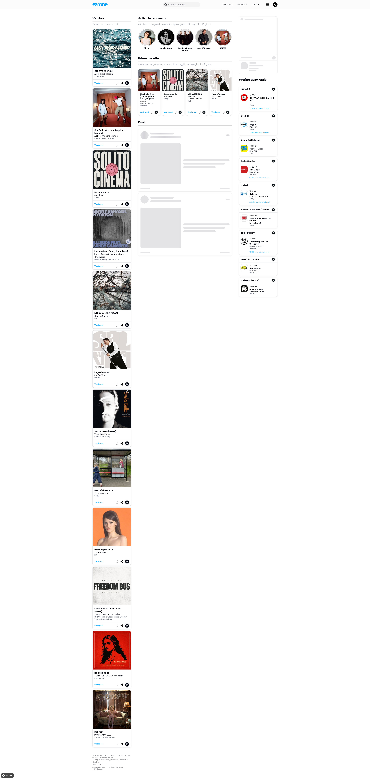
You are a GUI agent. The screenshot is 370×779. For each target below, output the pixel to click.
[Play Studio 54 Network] (273, 140)
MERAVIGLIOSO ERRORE (195, 95)
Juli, (96, 195)
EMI (96, 318)
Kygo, (252, 196)
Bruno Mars (254, 172)
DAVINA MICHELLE (102, 734)
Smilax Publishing (102, 437)
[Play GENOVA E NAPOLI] (127, 83)
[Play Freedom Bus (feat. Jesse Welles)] (127, 625)
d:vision (252, 248)
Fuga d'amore (218, 94)
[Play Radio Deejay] (273, 233)
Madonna (253, 270)
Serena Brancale (256, 291)
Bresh (101, 195)
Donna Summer (262, 196)
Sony (96, 197)
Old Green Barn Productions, (107, 617)
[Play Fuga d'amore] (127, 384)
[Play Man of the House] (127, 502)
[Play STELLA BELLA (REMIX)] (127, 443)
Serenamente (170, 94)
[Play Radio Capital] (273, 161)
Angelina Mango (110, 135)
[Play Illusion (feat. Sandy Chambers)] (127, 266)
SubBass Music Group (104, 737)
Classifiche (227, 4)
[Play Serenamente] (127, 204)
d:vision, (98, 259)
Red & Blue (99, 678)
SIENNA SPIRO (100, 552)
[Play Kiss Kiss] (273, 116)
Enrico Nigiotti (255, 223)
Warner (111, 138)
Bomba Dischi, (101, 138)
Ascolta (9, 775)
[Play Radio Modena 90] (273, 280)
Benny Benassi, (102, 254)
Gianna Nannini (102, 316)
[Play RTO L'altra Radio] (273, 259)
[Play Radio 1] (273, 185)
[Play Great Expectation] (127, 561)
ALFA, (97, 74)
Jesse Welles (113, 614)
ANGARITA (118, 675)
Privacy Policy (104, 759)
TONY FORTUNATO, (104, 675)
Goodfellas (106, 619)
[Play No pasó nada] (127, 685)
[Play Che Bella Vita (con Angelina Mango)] (127, 145)
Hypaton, (114, 254)
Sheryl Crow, (100, 614)
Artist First (99, 76)
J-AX (251, 102)
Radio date (242, 4)
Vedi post (98, 83)
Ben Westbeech (256, 246)
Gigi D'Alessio (106, 74)
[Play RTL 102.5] (273, 89)
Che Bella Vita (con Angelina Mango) (147, 96)
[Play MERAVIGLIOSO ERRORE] (127, 325)
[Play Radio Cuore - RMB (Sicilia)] (273, 209)
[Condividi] (122, 83)
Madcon (253, 127)
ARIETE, (98, 135)
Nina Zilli (253, 151)
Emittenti (256, 4)
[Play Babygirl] (127, 744)
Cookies (114, 759)
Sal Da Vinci (100, 375)
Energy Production (110, 259)
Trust (94, 759)
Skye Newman (101, 493)
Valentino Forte (102, 434)
